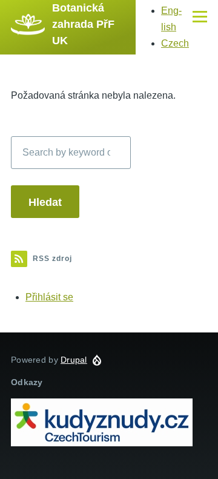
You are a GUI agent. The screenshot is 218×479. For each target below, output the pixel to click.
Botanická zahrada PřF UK (83, 24)
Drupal (74, 360)
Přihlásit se (49, 297)
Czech (175, 43)
